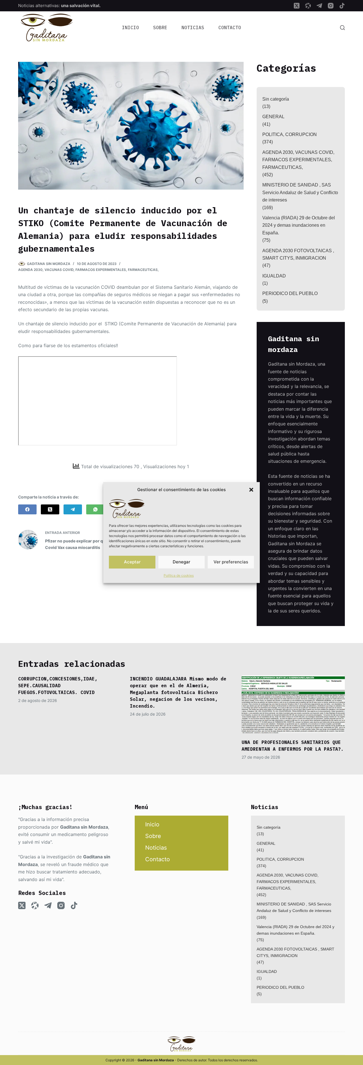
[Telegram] (319, 6)
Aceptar (132, 562)
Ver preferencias (231, 562)
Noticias (193, 27)
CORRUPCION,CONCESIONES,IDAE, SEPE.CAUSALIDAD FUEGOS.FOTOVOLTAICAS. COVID (58, 685)
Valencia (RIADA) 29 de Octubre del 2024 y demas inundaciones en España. (298, 225)
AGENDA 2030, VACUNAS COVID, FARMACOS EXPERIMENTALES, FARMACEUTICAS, (88, 270)
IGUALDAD (274, 275)
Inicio (130, 27)
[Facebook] (27, 509)
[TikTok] (342, 6)
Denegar (181, 562)
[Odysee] (308, 6)
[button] (251, 490)
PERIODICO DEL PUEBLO (290, 293)
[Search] (342, 27)
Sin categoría (275, 99)
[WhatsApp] (95, 509)
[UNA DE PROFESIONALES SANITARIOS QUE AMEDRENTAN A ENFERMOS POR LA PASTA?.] (293, 704)
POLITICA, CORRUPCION (289, 134)
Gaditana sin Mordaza (84, 827)
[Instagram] (331, 6)
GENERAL (273, 116)
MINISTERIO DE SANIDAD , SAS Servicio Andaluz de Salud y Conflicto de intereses (300, 192)
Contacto (229, 27)
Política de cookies (179, 575)
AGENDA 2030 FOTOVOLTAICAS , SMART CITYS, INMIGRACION (298, 254)
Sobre (160, 27)
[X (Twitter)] (296, 6)
